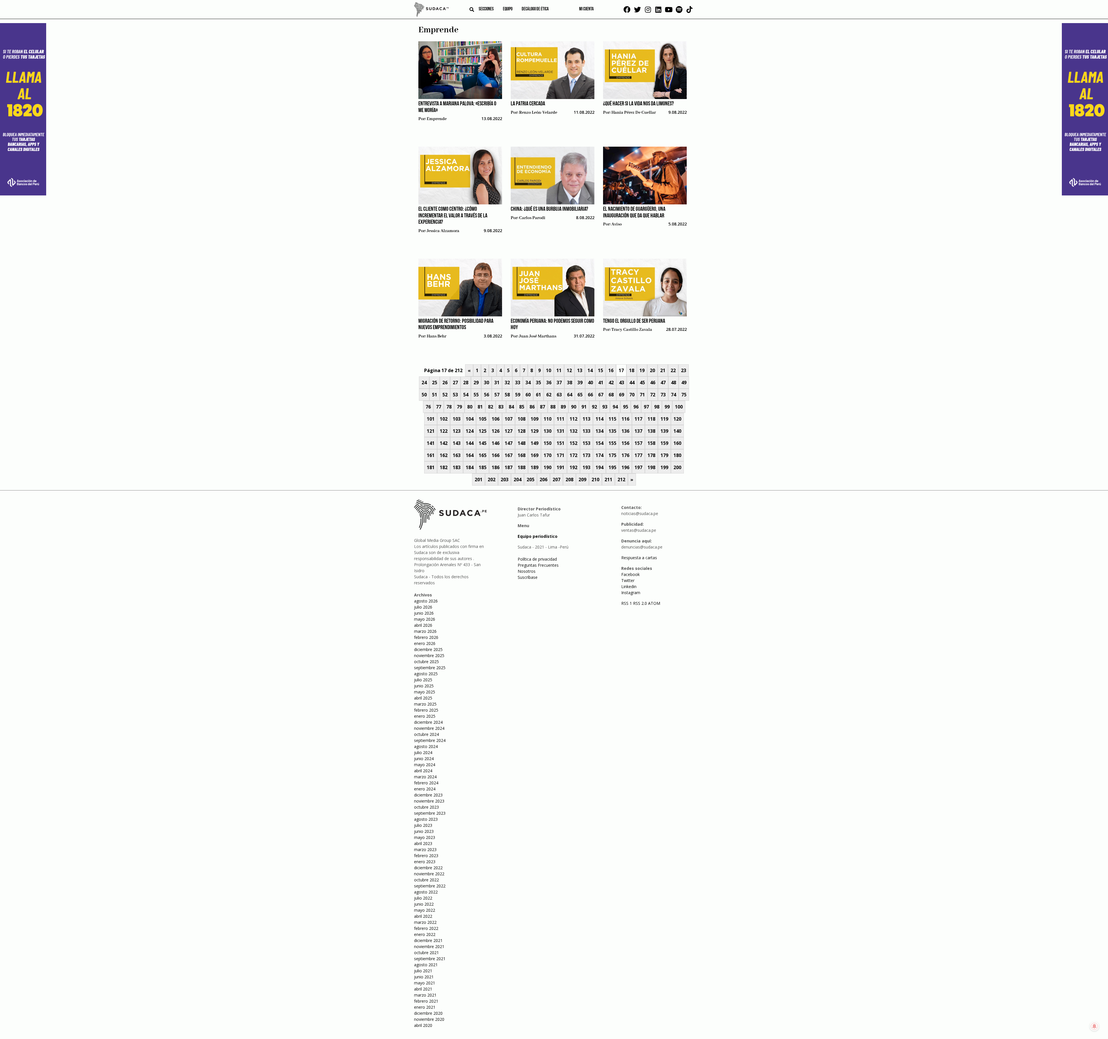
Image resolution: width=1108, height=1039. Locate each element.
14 (590, 370)
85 (521, 407)
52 (445, 394)
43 (621, 382)
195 (612, 467)
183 (457, 467)
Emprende (437, 119)
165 (482, 455)
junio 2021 (424, 977)
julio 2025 (423, 679)
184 (469, 467)
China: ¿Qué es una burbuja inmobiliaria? (549, 209)
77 (438, 407)
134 (599, 431)
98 (656, 407)
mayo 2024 (424, 764)
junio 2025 (424, 686)
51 (434, 394)
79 (459, 407)
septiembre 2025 (430, 667)
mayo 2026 (424, 619)
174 (599, 455)
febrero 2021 (426, 1001)
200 (677, 467)
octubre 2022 (426, 880)
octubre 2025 (426, 661)
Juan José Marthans (537, 336)
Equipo (507, 9)
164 (469, 455)
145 (482, 443)
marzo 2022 (425, 922)
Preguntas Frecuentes (538, 565)
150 (547, 443)
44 (632, 382)
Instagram (630, 592)
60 (528, 394)
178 (651, 455)
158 (651, 443)
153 (586, 443)
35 (538, 382)
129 (534, 431)
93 (604, 407)
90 (573, 407)
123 (457, 431)
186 (495, 467)
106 (495, 419)
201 (478, 479)
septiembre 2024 (430, 740)
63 (559, 394)
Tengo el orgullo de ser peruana (634, 321)
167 (508, 455)
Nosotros (527, 571)
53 (455, 394)
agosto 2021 (426, 964)
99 (667, 407)
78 (449, 407)
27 (455, 382)
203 (504, 479)
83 (501, 407)
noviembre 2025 (429, 655)
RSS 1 (627, 603)
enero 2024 (424, 789)
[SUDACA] (431, 10)
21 (662, 370)
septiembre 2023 (430, 813)
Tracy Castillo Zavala (631, 329)
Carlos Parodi (532, 218)
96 (636, 407)
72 (652, 394)
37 (559, 382)
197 (638, 467)
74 (673, 394)
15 (600, 370)
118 (651, 419)
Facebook (630, 574)
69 (621, 394)
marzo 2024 (425, 776)
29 (476, 382)
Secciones (486, 9)
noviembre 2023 (429, 801)
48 (673, 382)
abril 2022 (423, 916)
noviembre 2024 (429, 728)
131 (560, 431)
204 (517, 479)
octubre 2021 (426, 952)
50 (424, 394)
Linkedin (629, 586)
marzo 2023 (425, 849)
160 (677, 443)
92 (594, 407)
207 (556, 479)
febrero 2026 (426, 637)
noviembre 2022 (429, 873)
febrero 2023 (426, 855)
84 (511, 407)
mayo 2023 (424, 837)
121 (431, 431)
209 (582, 479)
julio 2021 (423, 970)
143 (457, 443)
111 (560, 419)
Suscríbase (528, 577)
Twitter (628, 580)
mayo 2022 (424, 910)
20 (652, 370)
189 (534, 467)
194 (599, 467)
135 (612, 431)
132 (573, 431)
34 (528, 382)
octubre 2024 (426, 734)
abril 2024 (423, 770)
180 (677, 455)
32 (507, 382)
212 (621, 479)
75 (683, 394)
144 (469, 443)
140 (677, 431)
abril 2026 (423, 625)
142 (444, 443)
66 (590, 394)
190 (547, 467)
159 (664, 443)
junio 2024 (424, 758)
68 (611, 394)
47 (663, 382)
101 (431, 419)
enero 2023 (424, 861)
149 (534, 443)
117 (638, 419)
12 (569, 370)
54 (465, 394)
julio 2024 (423, 752)
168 (521, 455)
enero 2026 (424, 643)
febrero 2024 (426, 783)
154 (599, 443)
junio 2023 (424, 831)
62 (548, 394)
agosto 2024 (426, 746)
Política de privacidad (537, 559)
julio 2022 (423, 898)
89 (563, 407)
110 (547, 419)
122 (444, 431)
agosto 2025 (426, 673)
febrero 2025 (426, 710)
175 (612, 455)
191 (560, 467)
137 (638, 431)
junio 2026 (424, 613)
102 (444, 419)
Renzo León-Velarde (538, 112)
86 (532, 407)
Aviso (616, 224)
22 (673, 370)
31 (496, 382)
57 (496, 394)
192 (573, 467)
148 (521, 443)
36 (548, 382)
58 (507, 394)
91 (584, 407)
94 (615, 407)
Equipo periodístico (537, 536)
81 (480, 407)
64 (569, 394)
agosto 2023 (426, 819)
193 (586, 467)
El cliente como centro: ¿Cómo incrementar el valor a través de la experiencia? (452, 215)
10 (548, 370)
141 (431, 443)
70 (632, 394)
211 (608, 479)
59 (517, 394)
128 (521, 431)
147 (508, 443)
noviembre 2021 (429, 946)
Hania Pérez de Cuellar (633, 112)
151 (560, 443)
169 (534, 455)
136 (625, 431)
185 (482, 467)
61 (538, 394)
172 (573, 455)
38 (569, 382)
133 (586, 431)
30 (486, 382)
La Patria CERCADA (528, 104)
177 (638, 455)
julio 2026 (423, 607)
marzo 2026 (425, 631)
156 (625, 443)
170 (547, 455)
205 (530, 479)
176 (625, 455)
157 (638, 443)
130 (547, 431)
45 (642, 382)
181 (431, 467)
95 (625, 407)
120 (677, 419)
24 (424, 382)
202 (491, 479)
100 (679, 407)
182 (444, 467)
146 (495, 443)
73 (663, 394)
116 (625, 419)
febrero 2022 (426, 928)
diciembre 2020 (428, 1013)
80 (469, 407)
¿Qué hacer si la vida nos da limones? (638, 104)
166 (495, 455)
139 (664, 431)
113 (586, 419)
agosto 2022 (426, 892)
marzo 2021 (425, 995)
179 (664, 455)
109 (534, 419)
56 (486, 394)
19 (642, 370)
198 (651, 467)
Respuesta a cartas (639, 557)
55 (476, 394)
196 (625, 467)
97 (646, 407)
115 (612, 419)
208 (569, 479)
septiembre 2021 (430, 958)
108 (521, 419)
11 (559, 370)
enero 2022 (424, 934)
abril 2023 (423, 843)
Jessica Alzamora (443, 231)
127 (508, 431)
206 (543, 479)
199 (664, 467)
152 (573, 443)
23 (683, 370)
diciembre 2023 (428, 795)
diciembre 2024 (428, 722)
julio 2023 (423, 825)
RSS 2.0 (640, 603)
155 (612, 443)
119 (664, 419)
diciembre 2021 (428, 940)
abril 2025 (423, 698)
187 (508, 467)
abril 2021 (423, 989)
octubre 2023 (426, 807)
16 (610, 370)
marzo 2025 (425, 704)
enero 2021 (424, 1007)
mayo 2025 (424, 692)
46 (652, 382)
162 (444, 455)
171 (560, 455)
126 (495, 431)
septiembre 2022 (430, 886)
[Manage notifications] (1094, 1026)
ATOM (654, 603)
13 (579, 370)
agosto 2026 (426, 601)
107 (508, 419)
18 (631, 370)
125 (482, 431)
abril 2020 (423, 1025)
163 (457, 455)
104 (469, 419)
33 (517, 382)
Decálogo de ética (535, 9)
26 (445, 382)
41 (600, 382)
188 (521, 467)
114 (599, 419)
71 (642, 394)
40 (590, 382)
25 (434, 382)
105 (482, 419)
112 (573, 419)
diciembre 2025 (428, 649)
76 (428, 407)
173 (586, 455)
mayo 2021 (424, 983)
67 (600, 394)
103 (457, 419)
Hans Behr (436, 336)
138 (651, 431)
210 (595, 479)
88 (552, 407)
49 (683, 382)
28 (465, 382)
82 (490, 407)
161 (431, 455)
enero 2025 (424, 716)
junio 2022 (424, 904)
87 (542, 407)
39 (580, 382)
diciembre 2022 (428, 867)
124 (469, 431)
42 (611, 382)
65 (580, 394)
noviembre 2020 (429, 1019)
